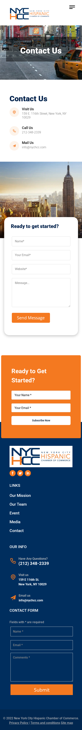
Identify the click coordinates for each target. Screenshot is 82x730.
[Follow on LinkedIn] (28, 473)
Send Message (31, 317)
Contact (17, 530)
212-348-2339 (31, 132)
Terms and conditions (45, 723)
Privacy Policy (19, 723)
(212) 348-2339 (33, 563)
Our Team (18, 504)
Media (15, 522)
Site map (67, 723)
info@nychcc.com (34, 147)
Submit (42, 689)
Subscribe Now (41, 420)
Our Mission (20, 495)
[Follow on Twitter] (20, 473)
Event (14, 513)
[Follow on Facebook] (13, 473)
